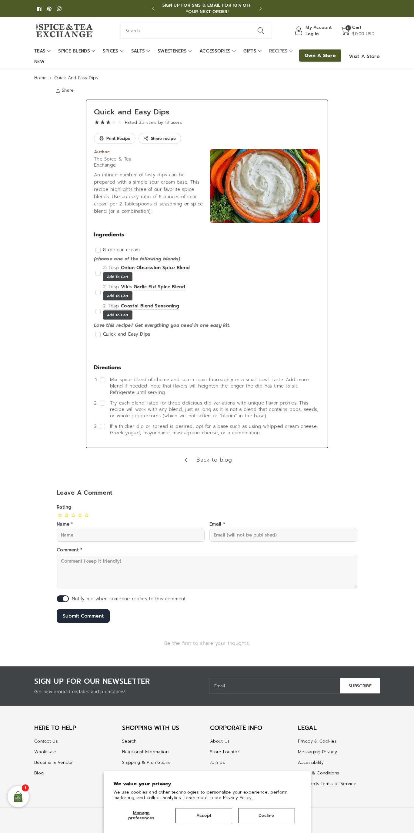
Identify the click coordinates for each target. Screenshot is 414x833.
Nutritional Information (145, 752)
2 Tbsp (146, 267)
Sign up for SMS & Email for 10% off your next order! (207, 8)
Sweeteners (172, 51)
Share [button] (68, 90)
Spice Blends (74, 51)
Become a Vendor (53, 762)
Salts (138, 51)
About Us (220, 741)
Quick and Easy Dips (132, 112)
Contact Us (46, 741)
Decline (266, 815)
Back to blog (213, 460)
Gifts (249, 51)
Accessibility (311, 762)
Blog (39, 773)
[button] (357, 31)
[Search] (260, 30)
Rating (64, 507)
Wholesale (45, 752)
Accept (203, 815)
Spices (111, 51)
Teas (39, 51)
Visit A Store (364, 56)
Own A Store (320, 55)
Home (40, 78)
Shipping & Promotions (146, 762)
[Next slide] (261, 8)
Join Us (217, 762)
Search (129, 741)
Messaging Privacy (317, 752)
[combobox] (196, 30)
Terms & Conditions (318, 773)
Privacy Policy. (238, 797)
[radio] (97, 122)
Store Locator (224, 752)
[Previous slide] (153, 8)
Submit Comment (83, 616)
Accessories (215, 51)
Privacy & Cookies (317, 741)
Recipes (278, 51)
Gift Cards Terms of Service (327, 784)
